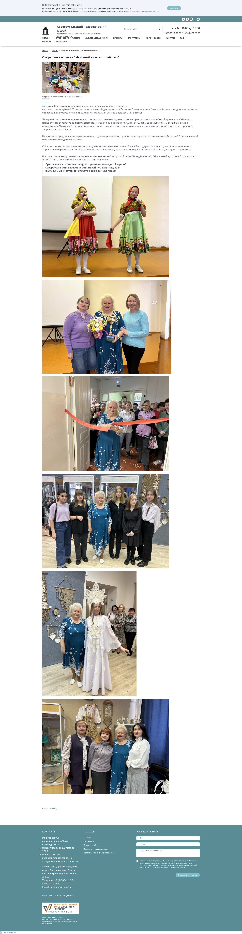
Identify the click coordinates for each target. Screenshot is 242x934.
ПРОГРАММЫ (134, 38)
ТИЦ (182, 38)
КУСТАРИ (170, 38)
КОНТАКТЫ (61, 41)
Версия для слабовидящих (95, 849)
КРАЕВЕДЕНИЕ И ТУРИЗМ (68, 38)
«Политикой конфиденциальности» (145, 11)
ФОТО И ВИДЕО (153, 38)
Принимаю (174, 8)
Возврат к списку (49, 808)
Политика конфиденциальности (98, 853)
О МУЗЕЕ (46, 38)
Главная (45, 51)
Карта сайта (88, 841)
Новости (55, 51)
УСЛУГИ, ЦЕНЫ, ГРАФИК (96, 38)
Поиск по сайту (90, 845)
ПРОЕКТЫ (118, 38)
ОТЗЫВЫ (46, 41)
